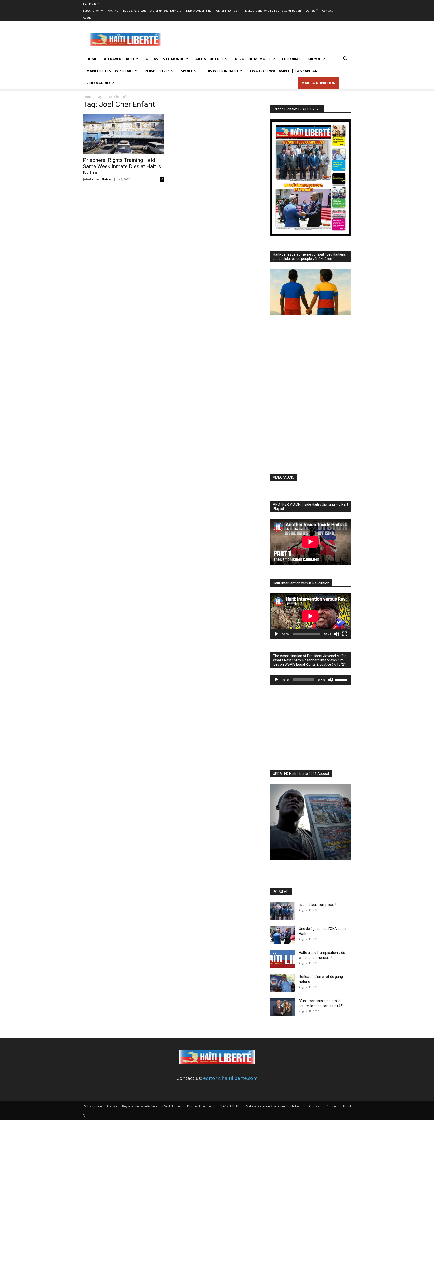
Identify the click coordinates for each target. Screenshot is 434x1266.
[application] (310, 616)
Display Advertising (198, 10)
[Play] (276, 634)
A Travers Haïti (119, 58)
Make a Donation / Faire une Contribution (273, 10)
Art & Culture (209, 58)
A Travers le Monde (164, 58)
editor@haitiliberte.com (230, 1078)
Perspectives (157, 70)
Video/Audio (98, 82)
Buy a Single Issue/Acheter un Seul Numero (152, 10)
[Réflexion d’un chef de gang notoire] (282, 983)
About (87, 17)
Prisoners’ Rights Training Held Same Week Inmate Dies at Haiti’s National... (122, 166)
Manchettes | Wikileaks (109, 70)
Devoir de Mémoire (253, 58)
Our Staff (311, 10)
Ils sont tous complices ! (317, 904)
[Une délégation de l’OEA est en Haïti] (282, 935)
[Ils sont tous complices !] (282, 911)
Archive (113, 10)
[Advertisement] (259, 39)
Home (91, 58)
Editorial (291, 58)
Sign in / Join (91, 3)
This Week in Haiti (221, 70)
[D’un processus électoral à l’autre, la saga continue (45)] (282, 1007)
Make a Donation (318, 82)
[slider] (342, 679)
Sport (187, 70)
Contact (327, 10)
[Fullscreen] (344, 634)
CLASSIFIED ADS (226, 10)
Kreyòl (314, 58)
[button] (345, 59)
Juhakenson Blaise (97, 179)
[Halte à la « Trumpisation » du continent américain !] (282, 959)
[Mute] (336, 634)
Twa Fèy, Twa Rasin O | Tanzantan (283, 70)
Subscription (91, 10)
